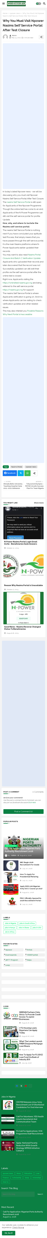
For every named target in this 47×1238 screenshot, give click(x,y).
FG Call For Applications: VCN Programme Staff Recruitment (29, 1132)
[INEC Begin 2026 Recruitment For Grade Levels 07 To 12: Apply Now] (10, 865)
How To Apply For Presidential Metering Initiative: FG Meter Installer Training (31, 877)
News (19, 1173)
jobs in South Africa (27, 923)
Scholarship (16, 1178)
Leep (7, 965)
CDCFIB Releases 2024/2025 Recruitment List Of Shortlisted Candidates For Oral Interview (30, 1104)
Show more (39, 503)
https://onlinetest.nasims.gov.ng (17, 283)
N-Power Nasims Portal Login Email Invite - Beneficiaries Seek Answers (20, 543)
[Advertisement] (23, 116)
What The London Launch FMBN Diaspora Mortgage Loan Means (31, 1043)
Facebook (11, 473)
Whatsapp (27, 473)
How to (5, 1182)
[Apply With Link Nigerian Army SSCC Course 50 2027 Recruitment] (10, 889)
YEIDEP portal (32, 955)
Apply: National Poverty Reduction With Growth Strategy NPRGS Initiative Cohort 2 (28, 1147)
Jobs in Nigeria (10, 923)
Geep (27, 1178)
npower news (15, 13)
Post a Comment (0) (23, 811)
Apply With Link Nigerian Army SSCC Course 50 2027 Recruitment (31, 888)
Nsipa (29, 960)
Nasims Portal (16, 467)
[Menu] (3, 3)
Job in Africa (9, 932)
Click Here (32, 802)
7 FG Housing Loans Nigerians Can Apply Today (28, 1030)
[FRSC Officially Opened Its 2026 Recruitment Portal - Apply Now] (10, 901)
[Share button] (34, 473)
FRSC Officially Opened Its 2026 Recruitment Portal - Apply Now (31, 900)
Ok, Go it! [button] (9, 1233)
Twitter (21, 473)
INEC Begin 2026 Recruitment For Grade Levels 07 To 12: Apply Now (31, 864)
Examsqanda (10, 955)
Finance (6, 1178)
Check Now (17, 1227)
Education (28, 1173)
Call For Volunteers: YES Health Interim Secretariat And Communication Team (30, 1119)
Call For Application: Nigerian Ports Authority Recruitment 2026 (23, 1213)
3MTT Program (11, 960)
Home (5, 13)
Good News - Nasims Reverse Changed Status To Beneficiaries (22, 628)
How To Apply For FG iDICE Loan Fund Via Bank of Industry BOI (31, 1057)
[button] (38, 3)
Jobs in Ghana (24, 928)
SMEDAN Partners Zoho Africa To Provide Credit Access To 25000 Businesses (30, 1015)
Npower (8, 950)
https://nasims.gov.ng (13, 290)
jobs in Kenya (10, 928)
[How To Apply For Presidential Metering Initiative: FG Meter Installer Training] (10, 877)
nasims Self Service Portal (18, 202)
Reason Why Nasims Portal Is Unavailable (23, 585)
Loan (38, 1173)
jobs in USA (37, 928)
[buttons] (17, 1086)
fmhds (29, 950)
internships (37, 1178)
